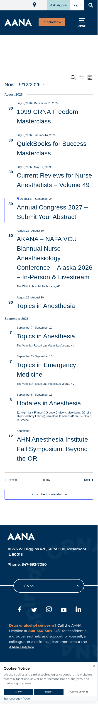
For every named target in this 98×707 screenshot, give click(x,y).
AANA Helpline (21, 647)
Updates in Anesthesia (49, 403)
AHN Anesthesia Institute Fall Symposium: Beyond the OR (52, 449)
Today (49, 479)
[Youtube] (63, 610)
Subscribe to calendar (46, 494)
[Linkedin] (78, 610)
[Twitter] (34, 610)
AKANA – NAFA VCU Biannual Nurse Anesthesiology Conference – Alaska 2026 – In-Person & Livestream (55, 258)
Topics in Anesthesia (46, 305)
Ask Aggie (58, 5)
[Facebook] (19, 610)
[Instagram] (49, 610)
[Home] (18, 24)
